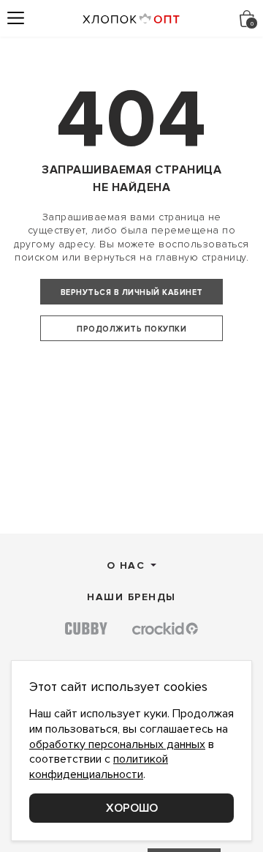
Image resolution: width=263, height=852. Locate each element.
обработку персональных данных (117, 744)
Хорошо (132, 808)
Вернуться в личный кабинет (132, 292)
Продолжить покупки (131, 329)
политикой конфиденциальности (98, 767)
